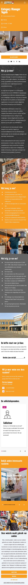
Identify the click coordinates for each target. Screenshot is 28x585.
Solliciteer (7, 423)
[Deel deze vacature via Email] (11, 61)
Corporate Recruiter (7, 384)
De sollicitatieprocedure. (10, 401)
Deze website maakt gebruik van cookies (14, 534)
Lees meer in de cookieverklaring (14, 582)
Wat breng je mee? (8, 188)
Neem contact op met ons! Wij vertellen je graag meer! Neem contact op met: (12, 377)
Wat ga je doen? (7, 70)
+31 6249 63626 (10, 388)
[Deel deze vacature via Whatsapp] (8, 61)
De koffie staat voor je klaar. (12, 342)
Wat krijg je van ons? (9, 258)
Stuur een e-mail (10, 391)
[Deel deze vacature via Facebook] (16, 61)
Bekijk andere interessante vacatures (11, 462)
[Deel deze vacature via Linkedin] (19, 61)
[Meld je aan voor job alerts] (24, 2)
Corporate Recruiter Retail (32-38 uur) (12, 477)
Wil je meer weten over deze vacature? (13, 371)
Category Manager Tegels (10, 11)
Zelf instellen (14, 579)
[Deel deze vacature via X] (14, 61)
